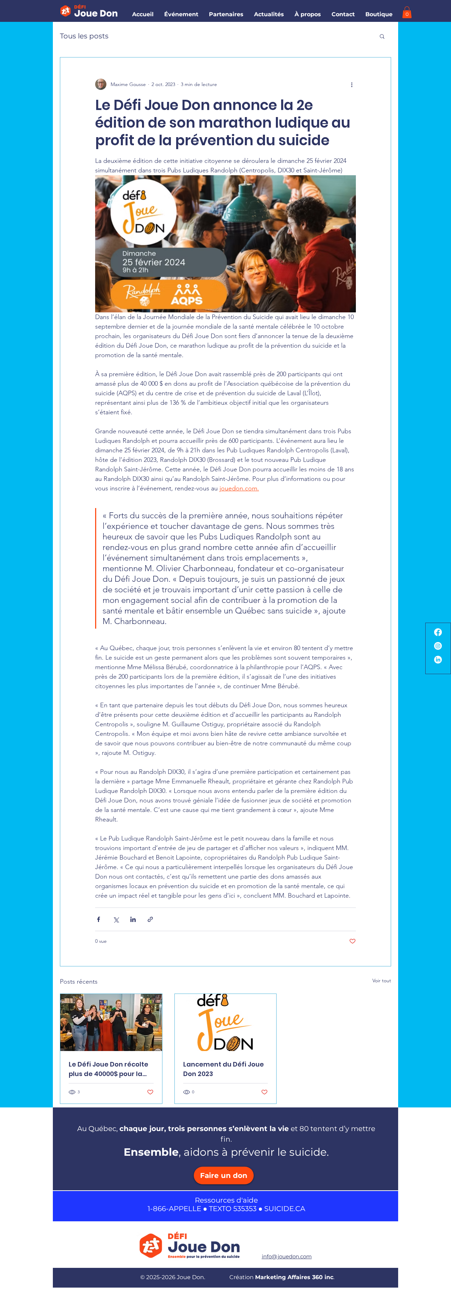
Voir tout (381, 980)
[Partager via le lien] (150, 919)
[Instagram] (438, 646)
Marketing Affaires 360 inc (294, 1277)
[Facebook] (438, 632)
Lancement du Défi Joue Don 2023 (223, 1069)
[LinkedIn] (438, 660)
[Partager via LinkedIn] (133, 919)
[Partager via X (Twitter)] (115, 919)
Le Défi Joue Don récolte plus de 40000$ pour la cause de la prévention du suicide (108, 1069)
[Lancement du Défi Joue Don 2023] (226, 1022)
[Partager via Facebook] (98, 919)
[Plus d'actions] (351, 84)
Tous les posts (84, 36)
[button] (379, 14)
